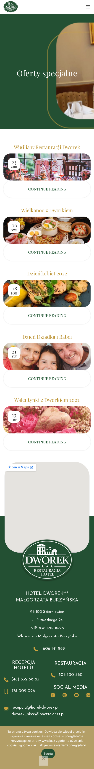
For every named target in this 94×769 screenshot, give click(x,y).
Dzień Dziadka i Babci (47, 336)
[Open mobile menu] (88, 6)
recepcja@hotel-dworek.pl (34, 708)
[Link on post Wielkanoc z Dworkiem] (47, 230)
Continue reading (47, 188)
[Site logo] (10, 7)
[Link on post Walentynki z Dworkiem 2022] (47, 419)
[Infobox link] (47, 649)
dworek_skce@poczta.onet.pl (37, 714)
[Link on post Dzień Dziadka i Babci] (47, 356)
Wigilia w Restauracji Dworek (47, 147)
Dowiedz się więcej (58, 731)
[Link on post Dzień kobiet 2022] (47, 293)
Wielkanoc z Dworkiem (47, 210)
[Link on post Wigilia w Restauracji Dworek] (47, 167)
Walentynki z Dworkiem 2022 (47, 399)
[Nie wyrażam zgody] (43, 761)
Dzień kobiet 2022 (47, 273)
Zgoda (48, 753)
